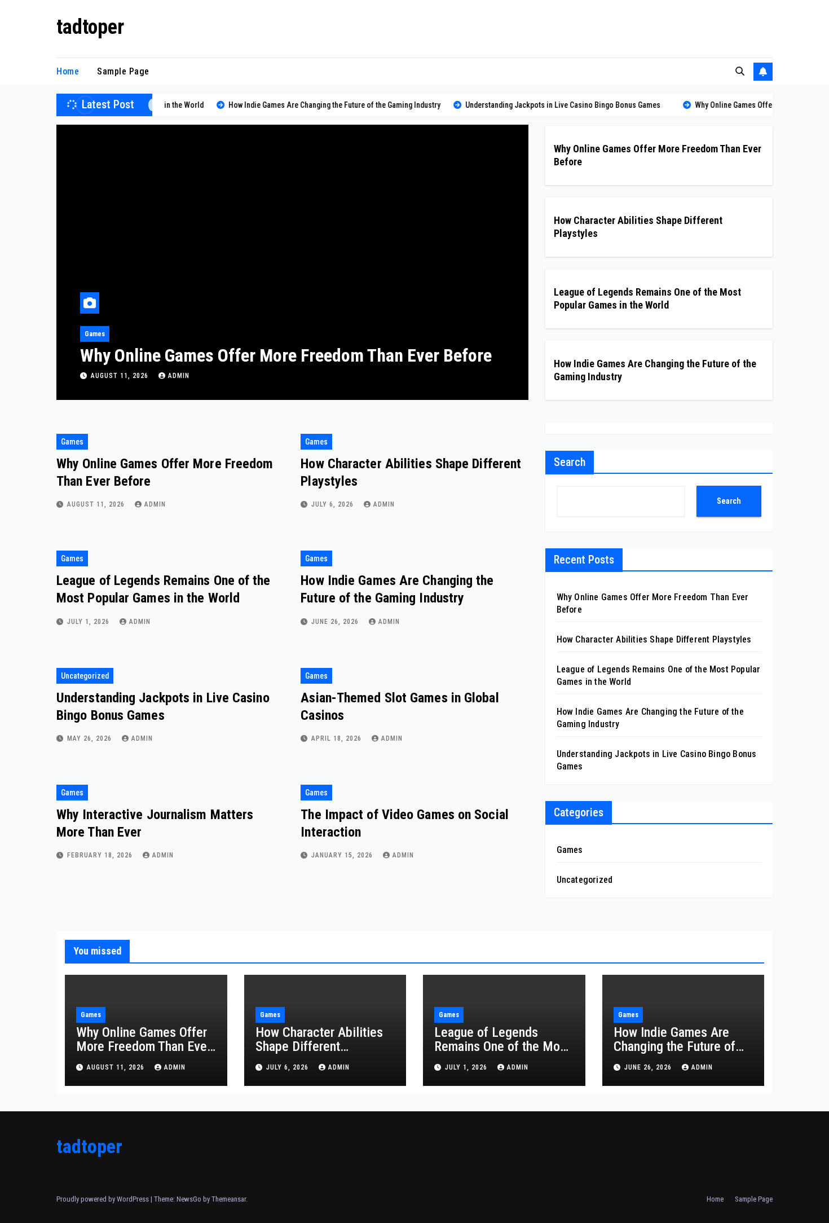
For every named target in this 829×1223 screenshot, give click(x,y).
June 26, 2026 (336, 622)
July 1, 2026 (89, 622)
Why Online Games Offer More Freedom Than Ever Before (286, 355)
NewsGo (189, 1199)
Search (569, 462)
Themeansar (228, 1199)
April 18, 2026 (337, 738)
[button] (739, 71)
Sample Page (123, 71)
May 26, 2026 (90, 738)
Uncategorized (85, 675)
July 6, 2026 (333, 504)
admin (178, 376)
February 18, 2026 (101, 855)
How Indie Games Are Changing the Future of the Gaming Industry (674, 1046)
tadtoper (90, 27)
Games (95, 334)
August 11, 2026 (121, 376)
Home (67, 71)
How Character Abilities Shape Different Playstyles (654, 639)
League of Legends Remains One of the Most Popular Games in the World (502, 1053)
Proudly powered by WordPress (103, 1199)
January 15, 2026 (343, 855)
